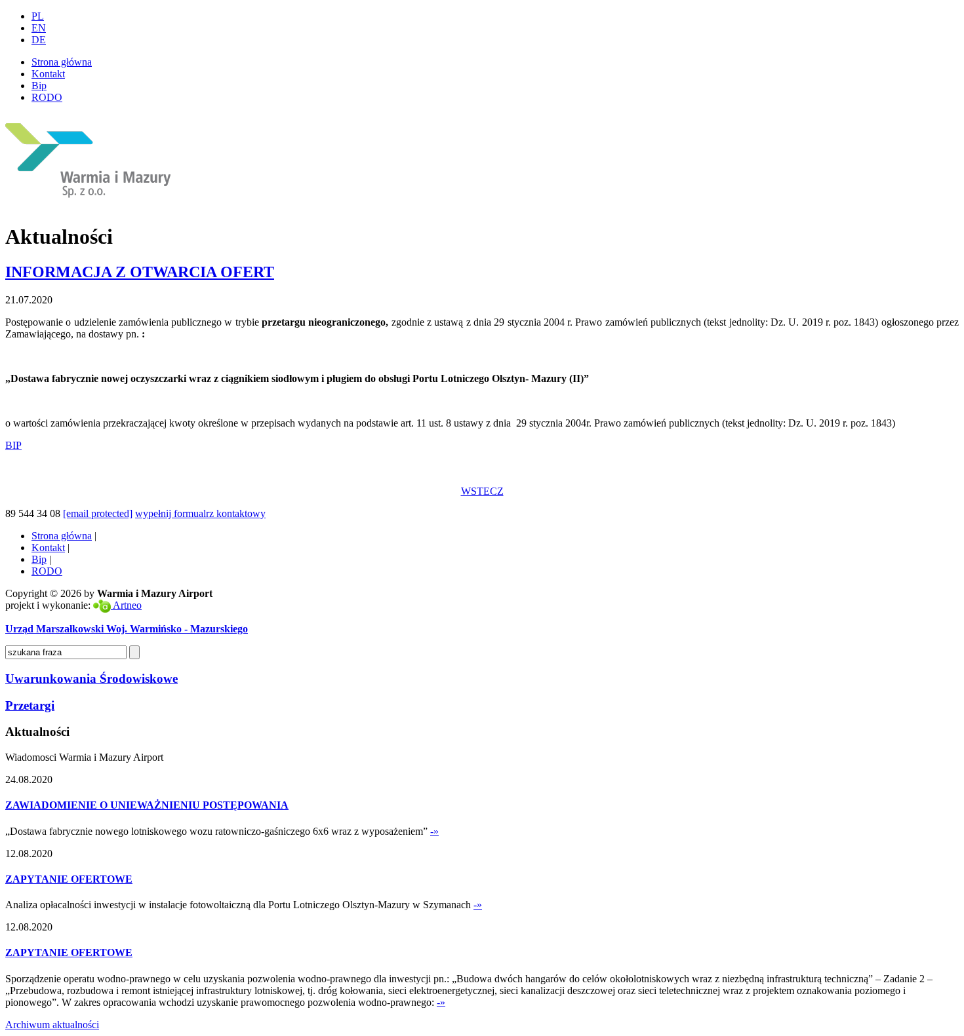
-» (434, 831)
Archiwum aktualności (52, 1024)
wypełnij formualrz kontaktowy (200, 513)
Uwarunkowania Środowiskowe (91, 678)
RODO (46, 97)
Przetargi (29, 705)
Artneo (126, 605)
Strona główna (61, 61)
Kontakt (48, 73)
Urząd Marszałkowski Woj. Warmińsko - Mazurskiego (126, 628)
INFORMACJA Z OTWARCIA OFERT (139, 271)
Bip (39, 85)
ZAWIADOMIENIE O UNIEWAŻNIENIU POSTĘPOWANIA (147, 805)
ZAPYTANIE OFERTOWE (68, 879)
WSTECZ (482, 491)
